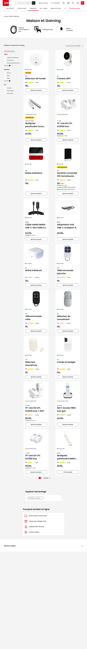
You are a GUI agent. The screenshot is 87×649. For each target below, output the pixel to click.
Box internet (10, 8)
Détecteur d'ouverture (31, 364)
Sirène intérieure (33, 270)
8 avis (68, 323)
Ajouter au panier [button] (36, 90)
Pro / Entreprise (55, 3)
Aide (63, 3)
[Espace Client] (82, 3)
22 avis (37, 323)
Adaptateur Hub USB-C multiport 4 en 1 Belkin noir (66, 226)
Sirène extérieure (33, 173)
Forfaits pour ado (74, 8)
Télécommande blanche (65, 272)
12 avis (69, 82)
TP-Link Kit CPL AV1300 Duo (33, 457)
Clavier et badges (66, 362)
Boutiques (68, 3)
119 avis (69, 180)
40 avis (69, 415)
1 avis (36, 130)
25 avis (37, 369)
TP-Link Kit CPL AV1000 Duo (64, 125)
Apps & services (43, 3)
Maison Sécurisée (56, 8)
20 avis (37, 277)
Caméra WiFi (63, 78)
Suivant (46, 478)
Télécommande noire (33, 318)
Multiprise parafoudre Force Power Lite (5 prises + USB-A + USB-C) (36, 125)
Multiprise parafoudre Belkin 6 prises (67, 457)
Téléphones (33, 8)
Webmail (77, 3)
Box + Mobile (43, 8)
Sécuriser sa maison (34, 498)
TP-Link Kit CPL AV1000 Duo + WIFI (34, 409)
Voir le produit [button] (67, 472)
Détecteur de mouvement (63, 318)
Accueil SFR (6, 3)
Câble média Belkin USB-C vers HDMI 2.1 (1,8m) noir (35, 226)
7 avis (36, 462)
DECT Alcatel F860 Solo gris (66, 409)
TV (65, 8)
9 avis (68, 130)
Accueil (6, 16)
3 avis (36, 82)
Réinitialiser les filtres (9, 51)
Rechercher (33, 3)
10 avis (37, 415)
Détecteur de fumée (35, 78)
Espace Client (82, 3)
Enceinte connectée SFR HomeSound (67, 174)
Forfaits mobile (21, 8)
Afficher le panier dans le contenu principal (73, 3)
